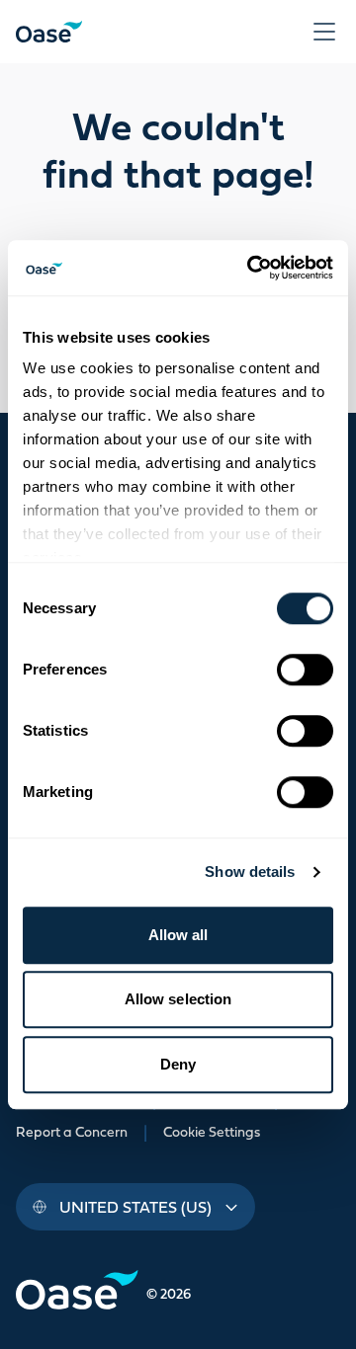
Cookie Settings (211, 1132)
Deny (178, 1064)
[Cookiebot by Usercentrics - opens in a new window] (251, 267)
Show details (250, 871)
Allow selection (178, 999)
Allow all (178, 934)
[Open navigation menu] (324, 31)
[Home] (49, 31)
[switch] (305, 669)
